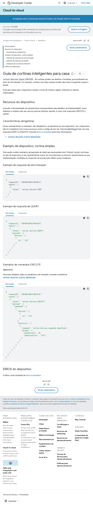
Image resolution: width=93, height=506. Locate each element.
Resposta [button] (23, 172)
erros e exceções (33, 375)
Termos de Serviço (10, 495)
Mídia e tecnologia (46, 435)
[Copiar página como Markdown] (80, 74)
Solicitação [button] (9, 172)
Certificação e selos (63, 425)
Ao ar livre (43, 457)
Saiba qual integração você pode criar (9, 470)
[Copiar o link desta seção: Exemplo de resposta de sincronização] (48, 165)
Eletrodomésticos (46, 439)
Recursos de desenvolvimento (64, 439)
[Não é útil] (88, 40)
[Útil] (84, 40)
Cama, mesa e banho (44, 451)
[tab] (9, 172)
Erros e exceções (44, 132)
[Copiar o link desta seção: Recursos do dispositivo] (37, 102)
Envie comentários (78, 48)
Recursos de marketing (62, 432)
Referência (41, 40)
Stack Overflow (81, 431)
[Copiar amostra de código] (88, 177)
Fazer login (85, 3)
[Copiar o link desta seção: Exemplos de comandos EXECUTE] (43, 264)
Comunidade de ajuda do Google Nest (82, 437)
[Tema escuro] (84, 177)
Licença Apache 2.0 (65, 401)
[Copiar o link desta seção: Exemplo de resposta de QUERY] (41, 206)
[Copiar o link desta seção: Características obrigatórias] (36, 121)
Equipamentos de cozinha (46, 445)
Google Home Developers (12, 40)
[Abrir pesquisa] (59, 2)
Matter (5, 422)
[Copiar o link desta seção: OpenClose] (15, 269)
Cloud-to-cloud (13, 10)
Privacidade (23, 495)
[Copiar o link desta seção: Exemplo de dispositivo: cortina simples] (57, 146)
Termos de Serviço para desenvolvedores (64, 456)
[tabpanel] (46, 188)
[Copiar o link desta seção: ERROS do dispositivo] (33, 369)
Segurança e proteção (44, 429)
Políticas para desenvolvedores (64, 464)
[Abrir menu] (3, 3)
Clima (41, 424)
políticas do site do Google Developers (25, 404)
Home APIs (25, 424)
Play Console (80, 420)
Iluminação (43, 420)
